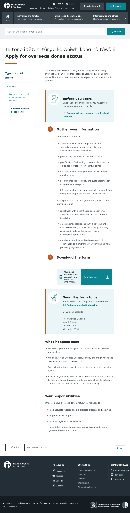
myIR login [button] (114, 6)
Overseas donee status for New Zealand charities (20, 97)
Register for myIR (92, 6)
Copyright (64, 503)
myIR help (74, 503)
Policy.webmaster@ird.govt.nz (82, 305)
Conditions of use (23, 503)
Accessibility (54, 503)
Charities (11, 86)
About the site (8, 503)
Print (16, 447)
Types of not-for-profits (15, 75)
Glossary (43, 503)
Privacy (35, 503)
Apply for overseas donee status (20, 110)
